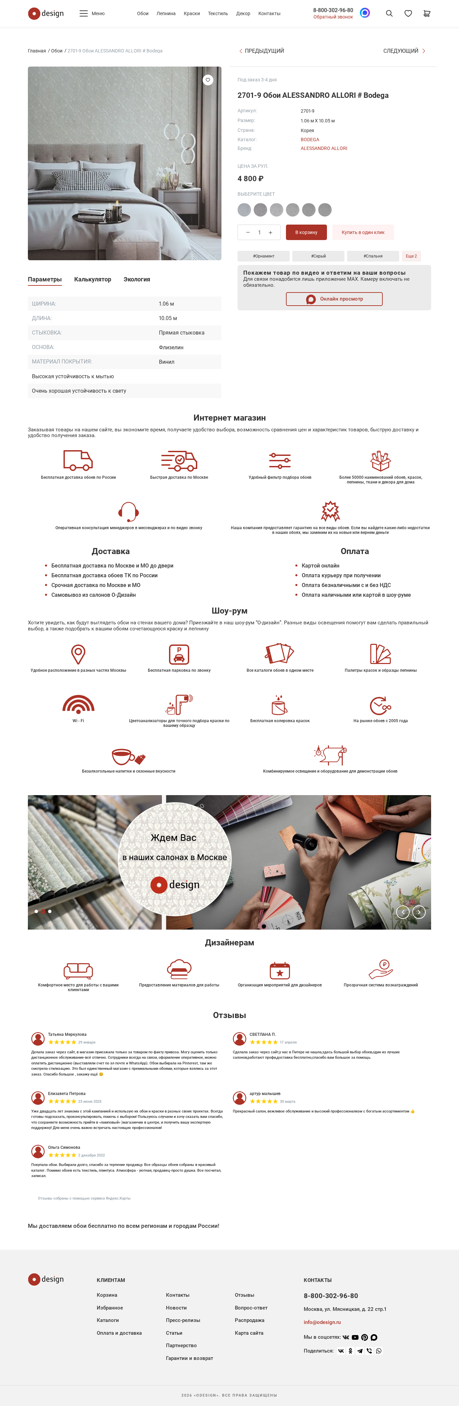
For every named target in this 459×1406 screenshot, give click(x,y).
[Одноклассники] (350, 1351)
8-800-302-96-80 (333, 10)
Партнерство (181, 1345)
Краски (192, 13)
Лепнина (166, 13)
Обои (143, 13)
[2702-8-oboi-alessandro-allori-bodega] (309, 210)
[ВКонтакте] (341, 1351)
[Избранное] (408, 13)
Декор (243, 13)
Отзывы (244, 1295)
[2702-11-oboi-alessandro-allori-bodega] (260, 210)
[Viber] (369, 1351)
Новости (176, 1308)
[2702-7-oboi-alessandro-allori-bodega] (292, 210)
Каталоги (108, 1320)
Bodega (310, 139)
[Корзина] (427, 13)
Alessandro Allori (324, 148)
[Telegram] (360, 1351)
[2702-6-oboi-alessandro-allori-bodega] (276, 210)
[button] (403, 912)
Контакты (269, 13)
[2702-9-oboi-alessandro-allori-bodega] (325, 210)
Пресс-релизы (183, 1320)
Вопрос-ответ (251, 1308)
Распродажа (249, 1320)
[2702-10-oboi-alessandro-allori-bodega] (244, 210)
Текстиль (218, 13)
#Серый (318, 256)
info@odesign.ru (322, 1322)
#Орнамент (264, 256)
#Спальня (373, 256)
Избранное (110, 1308)
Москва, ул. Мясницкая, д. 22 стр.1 (345, 1309)
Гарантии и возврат (189, 1358)
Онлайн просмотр (341, 299)
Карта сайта (249, 1333)
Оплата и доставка (119, 1333)
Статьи (174, 1333)
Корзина (107, 1295)
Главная (37, 50)
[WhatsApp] (379, 1351)
